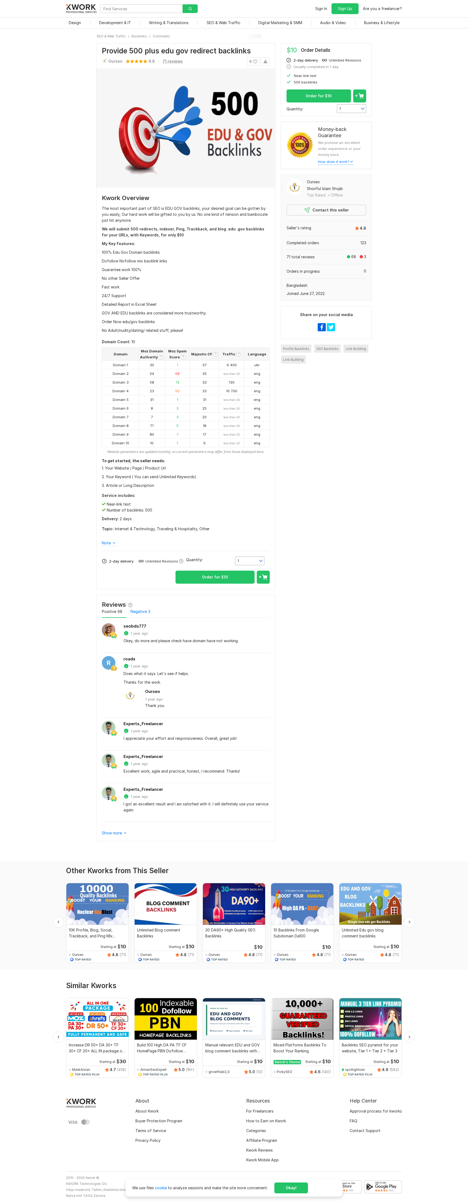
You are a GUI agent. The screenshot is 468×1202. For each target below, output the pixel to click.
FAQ (353, 1121)
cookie (161, 1187)
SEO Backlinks (327, 348)
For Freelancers (260, 1111)
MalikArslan (81, 1070)
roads (129, 658)
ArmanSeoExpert (153, 1070)
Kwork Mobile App (262, 1160)
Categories (256, 1130)
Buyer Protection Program (158, 1121)
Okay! (291, 1187)
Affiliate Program (261, 1140)
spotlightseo (355, 1070)
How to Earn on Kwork (266, 1121)
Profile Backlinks (296, 348)
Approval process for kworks (376, 1111)
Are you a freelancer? (382, 8)
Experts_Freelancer (143, 723)
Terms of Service (150, 1130)
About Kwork (147, 1111)
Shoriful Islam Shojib (325, 188)
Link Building (356, 348)
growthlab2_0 (219, 1072)
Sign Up (345, 8)
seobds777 (134, 626)
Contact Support (365, 1130)
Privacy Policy (148, 1140)
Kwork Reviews (259, 1150)
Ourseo (152, 691)
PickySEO (284, 1072)
